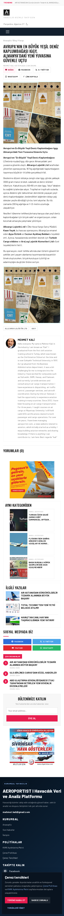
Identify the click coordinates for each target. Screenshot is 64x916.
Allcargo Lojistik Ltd (16, 328)
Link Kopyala (32, 77)
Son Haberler (9, 830)
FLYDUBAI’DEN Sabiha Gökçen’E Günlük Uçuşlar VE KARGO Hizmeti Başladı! (39, 518)
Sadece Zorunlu (39, 900)
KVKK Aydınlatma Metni (13, 847)
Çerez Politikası (10, 853)
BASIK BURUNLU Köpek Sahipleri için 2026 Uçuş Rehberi (39, 541)
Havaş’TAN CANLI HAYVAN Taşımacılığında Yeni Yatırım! (37, 619)
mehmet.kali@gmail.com (16, 812)
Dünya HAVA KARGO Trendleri (38, 563)
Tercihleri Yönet (16, 908)
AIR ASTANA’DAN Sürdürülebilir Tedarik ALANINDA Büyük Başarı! (39, 595)
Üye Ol (32, 718)
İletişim (6, 835)
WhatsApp (13, 77)
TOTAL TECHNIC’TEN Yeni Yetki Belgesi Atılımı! (38, 606)
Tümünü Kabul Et (16, 900)
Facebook (25, 70)
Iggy (34, 328)
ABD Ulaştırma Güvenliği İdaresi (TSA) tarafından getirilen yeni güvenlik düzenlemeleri (32, 683)
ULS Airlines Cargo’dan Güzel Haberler (33, 672)
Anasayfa (7, 824)
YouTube (19, 648)
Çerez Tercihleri (10, 857)
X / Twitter (43, 70)
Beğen (10, 70)
